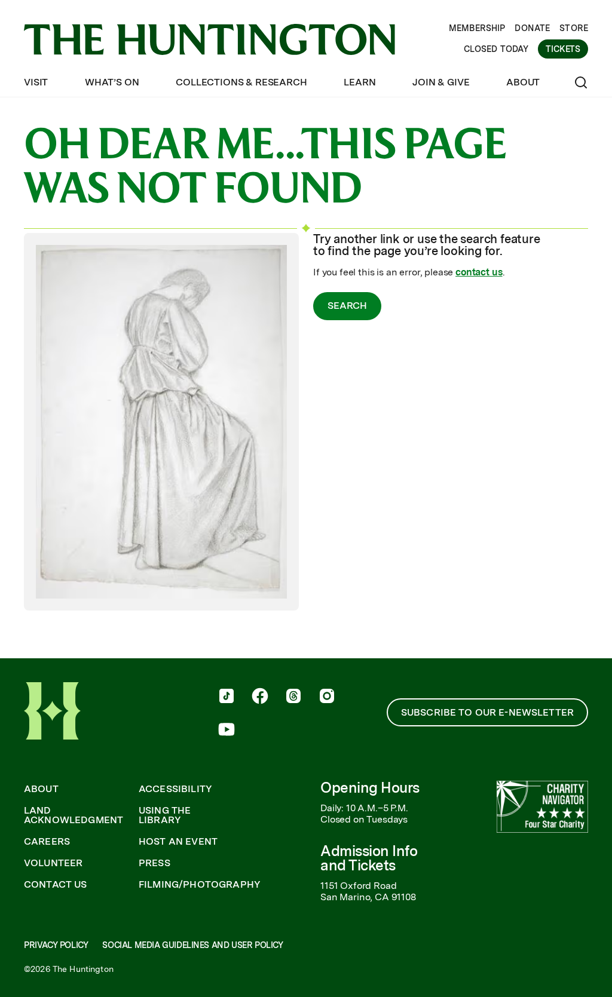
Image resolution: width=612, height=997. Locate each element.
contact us (478, 272)
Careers (47, 841)
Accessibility (175, 789)
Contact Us (55, 884)
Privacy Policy (56, 945)
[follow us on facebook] (260, 697)
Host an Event (178, 841)
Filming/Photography (200, 884)
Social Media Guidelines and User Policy (192, 945)
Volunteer (53, 863)
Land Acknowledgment (73, 815)
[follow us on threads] (293, 697)
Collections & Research (241, 82)
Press (154, 863)
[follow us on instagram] (326, 697)
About (523, 82)
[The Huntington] (209, 39)
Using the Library (165, 815)
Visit (36, 82)
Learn (359, 82)
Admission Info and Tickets (368, 858)
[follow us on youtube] (226, 730)
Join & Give (440, 82)
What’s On (112, 82)
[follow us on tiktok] (226, 697)
